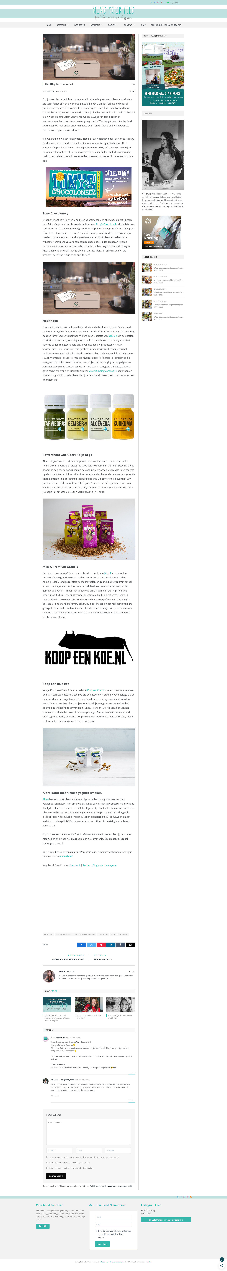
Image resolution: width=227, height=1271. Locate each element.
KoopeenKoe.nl (95, 690)
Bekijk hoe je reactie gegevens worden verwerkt (111, 1186)
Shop (143, 25)
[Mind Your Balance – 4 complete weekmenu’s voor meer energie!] (57, 1004)
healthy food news (63, 934)
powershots (103, 934)
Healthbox (48, 934)
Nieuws (132, 92)
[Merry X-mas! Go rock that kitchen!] (89, 1004)
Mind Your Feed (51, 92)
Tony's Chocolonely (119, 934)
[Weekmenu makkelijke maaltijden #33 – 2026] (147, 292)
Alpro (46, 799)
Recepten (61, 25)
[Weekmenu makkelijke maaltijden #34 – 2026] (147, 280)
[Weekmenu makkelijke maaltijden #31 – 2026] (147, 316)
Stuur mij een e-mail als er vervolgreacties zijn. (70, 1162)
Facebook (75, 865)
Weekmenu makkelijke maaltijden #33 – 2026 (168, 293)
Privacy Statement (116, 1262)
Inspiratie (95, 25)
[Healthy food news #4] (89, 57)
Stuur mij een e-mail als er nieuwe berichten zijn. (71, 1168)
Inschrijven (102, 1244)
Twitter (87, 865)
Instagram (111, 865)
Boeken (111, 25)
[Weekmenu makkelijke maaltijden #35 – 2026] (147, 267)
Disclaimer (105, 1262)
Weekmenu (79, 25)
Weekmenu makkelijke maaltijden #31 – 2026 (168, 318)
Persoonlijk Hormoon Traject (166, 25)
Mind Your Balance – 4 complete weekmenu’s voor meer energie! (57, 1018)
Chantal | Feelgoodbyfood (62, 1079)
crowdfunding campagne (103, 370)
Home (48, 25)
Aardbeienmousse (103, 959)
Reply (131, 1072)
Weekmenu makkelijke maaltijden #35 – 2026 (168, 269)
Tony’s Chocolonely (106, 224)
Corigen (149, 1262)
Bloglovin (97, 865)
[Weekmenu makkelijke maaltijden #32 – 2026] (147, 304)
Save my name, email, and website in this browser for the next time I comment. (84, 1157)
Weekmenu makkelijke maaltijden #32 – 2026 (168, 306)
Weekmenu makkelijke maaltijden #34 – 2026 (168, 281)
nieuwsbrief (65, 856)
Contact (128, 25)
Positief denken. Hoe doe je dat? (68, 959)
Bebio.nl (113, 335)
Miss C (108, 573)
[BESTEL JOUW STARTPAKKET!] (163, 74)
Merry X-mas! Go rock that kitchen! (89, 1016)
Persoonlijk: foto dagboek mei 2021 (120, 1016)
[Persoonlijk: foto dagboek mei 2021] (120, 1004)
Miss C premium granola (85, 934)
